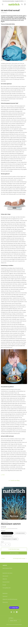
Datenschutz (5, 602)
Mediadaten (5, 593)
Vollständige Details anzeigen (19, 558)
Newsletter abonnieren (7, 573)
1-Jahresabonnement (7, 533)
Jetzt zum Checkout (14, 553)
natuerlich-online (12, 624)
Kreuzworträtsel (6, 582)
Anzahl (2, 541)
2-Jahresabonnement (20, 533)
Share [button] (3, 474)
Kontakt (4, 585)
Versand (6, 528)
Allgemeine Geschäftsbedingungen (10, 599)
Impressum (5, 596)
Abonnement (5, 576)
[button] (2, 4)
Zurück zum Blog (14, 480)
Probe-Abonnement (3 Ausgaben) (9, 539)
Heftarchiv (5, 579)
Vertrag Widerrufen (7, 588)
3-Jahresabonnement (7, 536)
